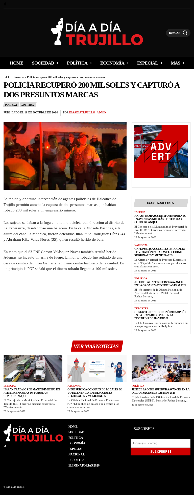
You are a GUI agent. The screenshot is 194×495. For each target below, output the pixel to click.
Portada (19, 77)
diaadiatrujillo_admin (87, 112)
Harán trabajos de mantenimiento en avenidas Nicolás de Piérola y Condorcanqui (160, 219)
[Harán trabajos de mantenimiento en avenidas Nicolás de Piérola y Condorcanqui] (33, 368)
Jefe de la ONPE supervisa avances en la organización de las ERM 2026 (160, 284)
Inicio (7, 77)
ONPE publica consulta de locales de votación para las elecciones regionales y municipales (159, 252)
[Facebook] (5, 4)
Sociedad (27, 105)
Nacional (141, 245)
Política (140, 278)
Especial (140, 212)
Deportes (141, 308)
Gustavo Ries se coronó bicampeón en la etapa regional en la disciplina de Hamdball (160, 315)
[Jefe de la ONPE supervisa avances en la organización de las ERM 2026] (161, 368)
